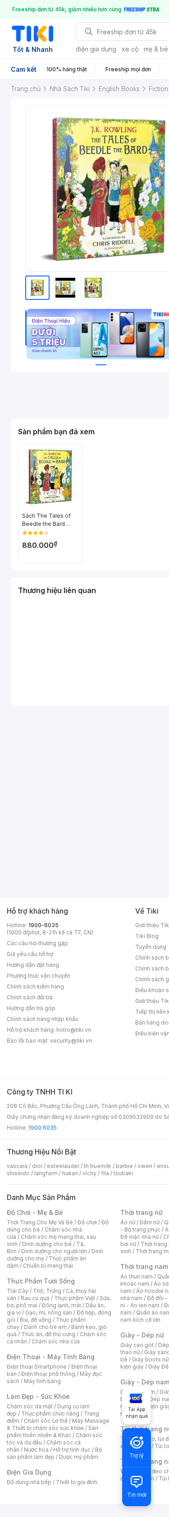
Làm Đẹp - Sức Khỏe (38, 1396)
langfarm (46, 1173)
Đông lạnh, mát (61, 1305)
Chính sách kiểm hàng (35, 986)
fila (105, 1173)
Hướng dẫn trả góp (31, 1008)
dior (37, 1166)
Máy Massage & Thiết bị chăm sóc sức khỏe (58, 1424)
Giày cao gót (137, 1345)
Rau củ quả (35, 1298)
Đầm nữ (150, 1222)
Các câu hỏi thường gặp (37, 943)
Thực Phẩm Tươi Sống (41, 1281)
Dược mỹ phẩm (78, 1456)
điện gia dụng (96, 49)
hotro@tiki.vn (73, 1029)
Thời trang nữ (141, 1212)
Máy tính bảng (42, 1381)
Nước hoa (36, 1449)
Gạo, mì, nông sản (48, 1312)
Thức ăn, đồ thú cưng (48, 1334)
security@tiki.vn (71, 1040)
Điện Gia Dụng (29, 1472)
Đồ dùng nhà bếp (29, 1482)
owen (144, 1166)
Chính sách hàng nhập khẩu (42, 1019)
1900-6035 (43, 925)
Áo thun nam (136, 1276)
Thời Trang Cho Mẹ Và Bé (40, 1222)
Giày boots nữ (150, 1359)
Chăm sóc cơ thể (46, 1420)
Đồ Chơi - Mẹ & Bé (35, 1212)
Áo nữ (127, 1222)
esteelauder (63, 1166)
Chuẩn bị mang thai (48, 1265)
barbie (124, 1166)
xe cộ (130, 49)
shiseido (18, 1173)
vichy (89, 1173)
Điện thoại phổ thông (48, 1373)
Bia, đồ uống (35, 1319)
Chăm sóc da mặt (30, 1406)
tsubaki (123, 1173)
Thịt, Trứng (47, 1290)
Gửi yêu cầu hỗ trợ (30, 954)
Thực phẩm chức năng (50, 1413)
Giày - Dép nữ (142, 1335)
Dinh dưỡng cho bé (47, 1244)
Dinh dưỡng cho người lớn (54, 1251)
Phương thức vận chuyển (38, 975)
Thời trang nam (144, 1266)
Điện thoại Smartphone (37, 1366)
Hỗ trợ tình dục (72, 1449)
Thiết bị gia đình (76, 1482)
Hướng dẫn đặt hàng (33, 964)
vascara (17, 1166)
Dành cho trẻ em (45, 1327)
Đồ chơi (87, 1222)
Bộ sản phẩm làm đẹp (54, 1453)
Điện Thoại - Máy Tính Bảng (51, 1357)
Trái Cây (17, 1290)
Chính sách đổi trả (30, 997)
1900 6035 (42, 1127)
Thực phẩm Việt (74, 1298)
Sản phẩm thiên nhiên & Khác (52, 1432)
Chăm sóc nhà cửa (56, 1341)
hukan (70, 1173)
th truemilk (97, 1166)
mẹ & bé (156, 49)
